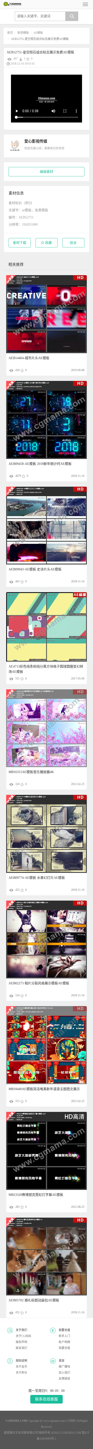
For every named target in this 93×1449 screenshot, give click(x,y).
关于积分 (21, 1372)
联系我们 (21, 1348)
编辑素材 (46, 171)
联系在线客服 (46, 1399)
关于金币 (21, 1366)
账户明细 (64, 1342)
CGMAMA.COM (70, 1432)
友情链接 (64, 1378)
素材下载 (19, 243)
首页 (10, 32)
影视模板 (23, 32)
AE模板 (38, 32)
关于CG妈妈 (23, 1336)
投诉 (73, 243)
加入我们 (64, 1372)
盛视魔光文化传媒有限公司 (21, 1432)
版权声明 (21, 1342)
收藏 (48, 243)
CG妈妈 (70, 1420)
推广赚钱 (64, 1366)
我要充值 (64, 1348)
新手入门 (64, 1336)
